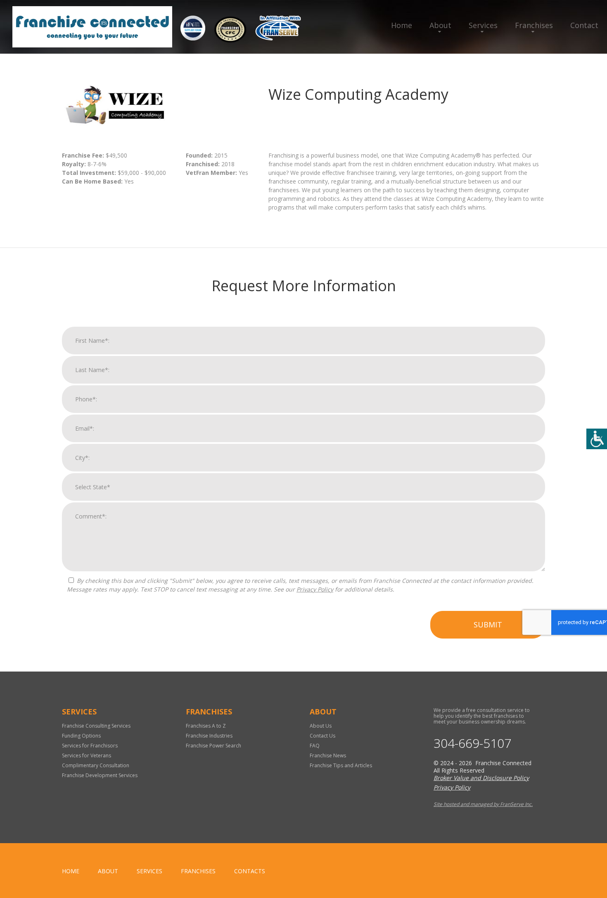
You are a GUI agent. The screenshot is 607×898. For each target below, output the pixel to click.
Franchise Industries (209, 735)
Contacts (249, 871)
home (70, 871)
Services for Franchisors (90, 745)
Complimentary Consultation (95, 765)
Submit (488, 624)
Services (483, 25)
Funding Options (81, 735)
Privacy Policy (314, 589)
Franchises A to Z (206, 725)
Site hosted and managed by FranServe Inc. (483, 804)
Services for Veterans (86, 755)
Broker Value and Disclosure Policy (481, 778)
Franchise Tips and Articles (341, 765)
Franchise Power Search (213, 745)
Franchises (534, 25)
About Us (321, 725)
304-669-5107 (472, 743)
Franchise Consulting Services (96, 725)
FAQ (315, 745)
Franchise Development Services (100, 775)
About (440, 25)
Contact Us (322, 735)
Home (401, 25)
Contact (584, 25)
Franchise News (328, 755)
